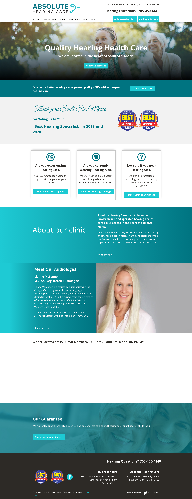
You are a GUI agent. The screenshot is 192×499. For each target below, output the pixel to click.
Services (62, 19)
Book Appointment (148, 19)
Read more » (105, 254)
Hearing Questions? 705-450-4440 (132, 11)
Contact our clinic (142, 88)
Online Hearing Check (125, 19)
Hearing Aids (74, 19)
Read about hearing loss (51, 191)
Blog (85, 19)
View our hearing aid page (96, 191)
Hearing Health (50, 19)
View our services (96, 65)
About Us (36, 19)
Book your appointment (49, 437)
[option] (96, 51)
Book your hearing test (141, 194)
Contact (93, 19)
